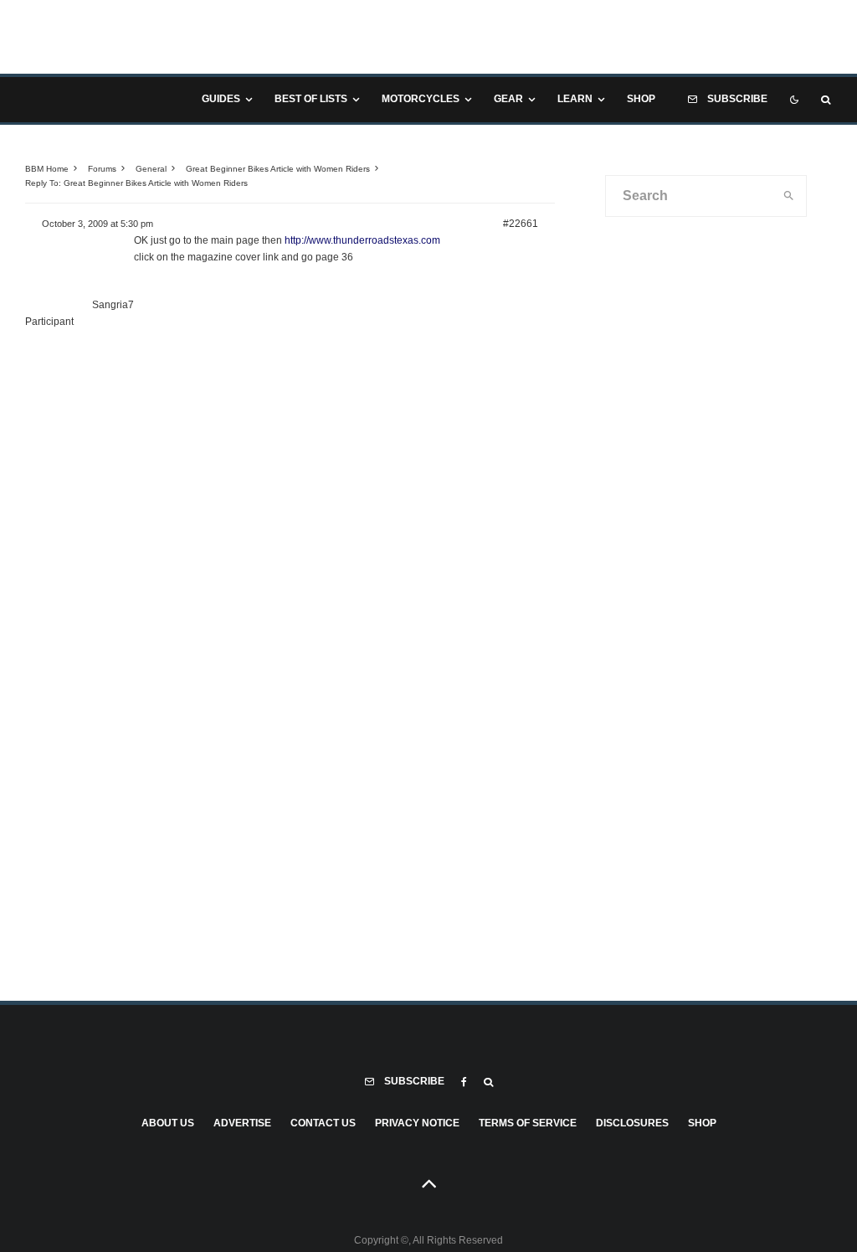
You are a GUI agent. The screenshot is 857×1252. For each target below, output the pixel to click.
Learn (575, 99)
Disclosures (632, 1123)
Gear (508, 99)
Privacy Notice (417, 1123)
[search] (789, 196)
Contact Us (323, 1123)
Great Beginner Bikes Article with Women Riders (278, 168)
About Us (167, 1123)
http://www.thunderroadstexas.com (362, 240)
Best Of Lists (311, 99)
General (151, 168)
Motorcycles (420, 99)
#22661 (520, 223)
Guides (221, 99)
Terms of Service (528, 1123)
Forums (102, 168)
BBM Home (47, 168)
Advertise (242, 1123)
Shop (641, 99)
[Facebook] (464, 1082)
